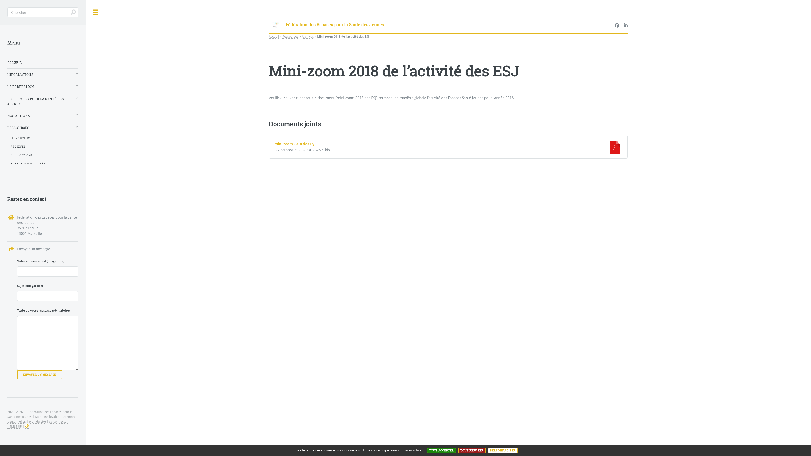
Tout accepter (441, 450)
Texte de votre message (43, 310)
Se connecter (58, 421)
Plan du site (37, 421)
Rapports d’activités (28, 163)
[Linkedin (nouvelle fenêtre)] (626, 25)
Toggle (96, 12)
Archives (308, 36)
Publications (21, 155)
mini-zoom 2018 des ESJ (295, 143)
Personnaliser (503, 450)
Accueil (274, 36)
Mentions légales (47, 417)
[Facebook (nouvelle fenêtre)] (617, 25)
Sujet (30, 286)
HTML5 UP (14, 426)
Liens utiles (21, 138)
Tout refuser (472, 450)
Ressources (290, 36)
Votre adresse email (40, 261)
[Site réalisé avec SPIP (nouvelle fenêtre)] (27, 426)
